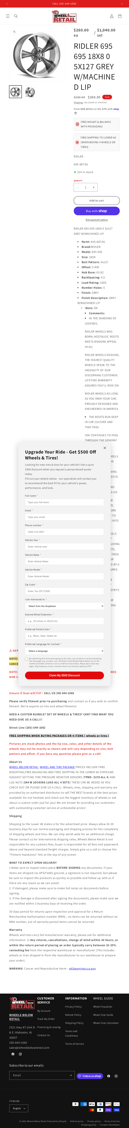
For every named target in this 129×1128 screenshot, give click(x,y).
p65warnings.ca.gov (82, 968)
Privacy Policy (73, 1006)
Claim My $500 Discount (64, 675)
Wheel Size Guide (103, 1014)
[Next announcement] (122, 3)
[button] (8, 16)
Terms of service (74, 1043)
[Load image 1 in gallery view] (15, 92)
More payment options (97, 219)
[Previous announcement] (7, 3)
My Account (44, 1010)
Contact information (110, 1124)
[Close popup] (104, 448)
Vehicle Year (32, 540)
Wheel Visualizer (103, 1006)
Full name (31, 495)
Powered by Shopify (57, 1121)
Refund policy (77, 1121)
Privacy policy (94, 1121)
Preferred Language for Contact (43, 644)
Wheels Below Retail (37, 1121)
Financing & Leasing (49, 1027)
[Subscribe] (71, 1075)
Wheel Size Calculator (106, 1022)
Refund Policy (73, 1014)
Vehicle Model (33, 569)
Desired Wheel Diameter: (39, 614)
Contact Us (43, 1035)
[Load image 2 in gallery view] (30, 92)
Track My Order (46, 1018)
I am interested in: (36, 599)
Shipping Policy (74, 1022)
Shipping (78, 102)
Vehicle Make (33, 554)
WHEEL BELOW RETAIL (23, 767)
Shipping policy (88, 1124)
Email (29, 510)
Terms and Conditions (71, 1033)
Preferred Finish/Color (38, 629)
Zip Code (31, 584)
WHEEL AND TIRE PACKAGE (57, 767)
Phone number (34, 525)
